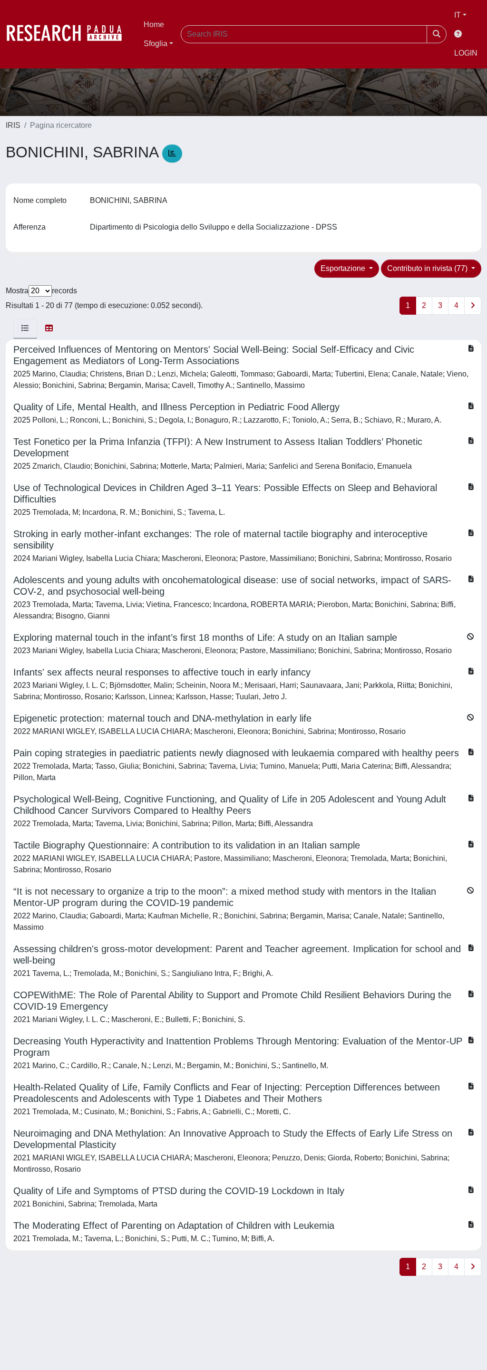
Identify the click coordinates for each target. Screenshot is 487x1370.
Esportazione (344, 268)
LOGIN (465, 53)
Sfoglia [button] (155, 43)
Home (154, 24)
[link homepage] (69, 34)
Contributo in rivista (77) (428, 268)
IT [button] (457, 15)
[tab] (25, 328)
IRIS (13, 125)
